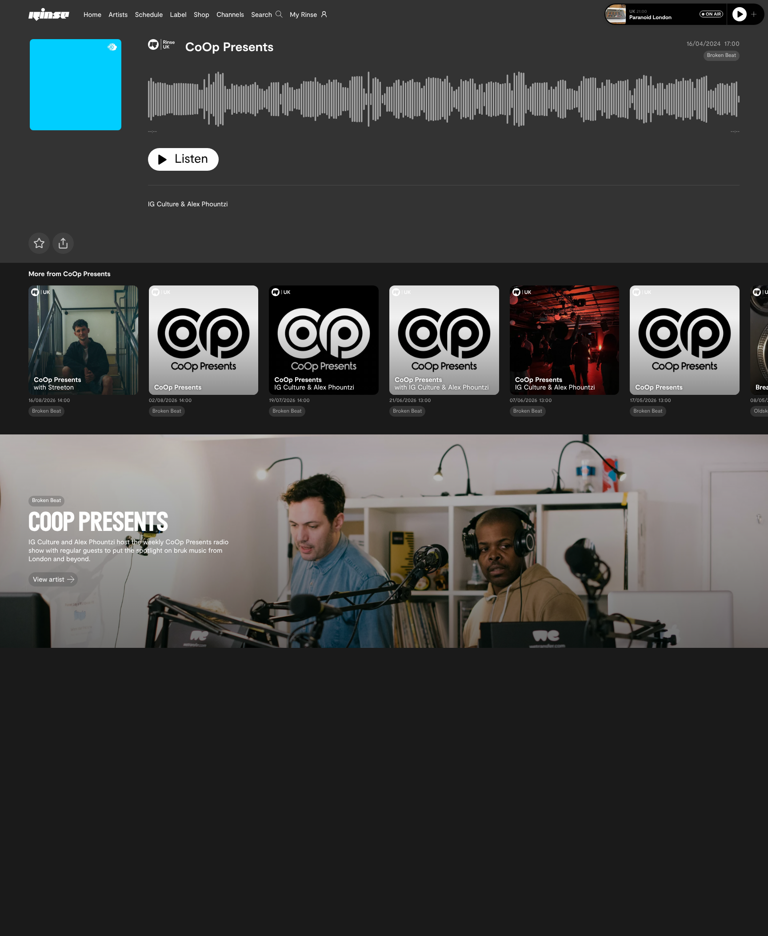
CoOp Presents (229, 46)
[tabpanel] (444, 101)
